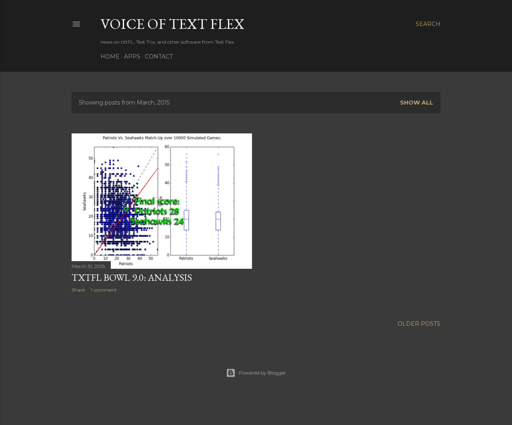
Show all (416, 102)
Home (110, 56)
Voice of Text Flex (172, 23)
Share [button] (78, 290)
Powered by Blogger (262, 373)
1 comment (104, 290)
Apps (132, 56)
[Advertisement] (162, 369)
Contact (159, 56)
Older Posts (419, 323)
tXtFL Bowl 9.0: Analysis (132, 277)
